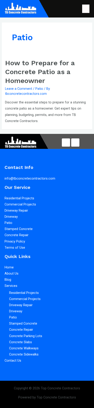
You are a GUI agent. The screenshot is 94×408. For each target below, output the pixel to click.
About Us (11, 273)
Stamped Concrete (19, 229)
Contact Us (13, 360)
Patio (39, 89)
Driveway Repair (17, 210)
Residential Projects (19, 198)
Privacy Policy (15, 241)
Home (9, 267)
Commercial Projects (20, 204)
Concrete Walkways (24, 348)
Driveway (11, 217)
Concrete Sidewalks (24, 354)
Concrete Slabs (20, 342)
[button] (85, 9)
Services (11, 286)
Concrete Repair (17, 235)
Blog (8, 280)
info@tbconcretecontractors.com (30, 178)
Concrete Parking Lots (25, 336)
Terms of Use (15, 247)
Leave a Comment (18, 89)
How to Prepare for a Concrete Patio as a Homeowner (40, 72)
